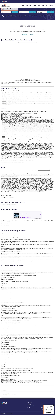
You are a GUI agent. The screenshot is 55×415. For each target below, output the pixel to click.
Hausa (3, 116)
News (39, 5)
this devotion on (8, 197)
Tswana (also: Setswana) (15, 143)
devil (22, 152)
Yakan (3, 96)
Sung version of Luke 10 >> (5, 225)
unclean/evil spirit (28, 152)
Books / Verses (28, 5)
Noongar (3, 92)
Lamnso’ (3, 136)
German (3, 118)
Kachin (3, 152)
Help (46, 5)
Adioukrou (4, 119)
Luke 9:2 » (31, 34)
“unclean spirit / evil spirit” (19, 160)
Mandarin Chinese (5, 117)
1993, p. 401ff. (43, 170)
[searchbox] (42, 12)
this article (41, 82)
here (8, 83)
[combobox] (42, 12)
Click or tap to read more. (6, 195)
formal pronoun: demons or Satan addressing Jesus (15, 162)
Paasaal (3, 137)
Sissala (3, 124)
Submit (43, 5)
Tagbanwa (4, 103)
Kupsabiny (4, 114)
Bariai (3, 115)
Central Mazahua (5, 113)
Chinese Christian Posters (11, 82)
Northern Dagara (5, 141)
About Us (34, 5)
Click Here (48, 412)
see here (10, 223)
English (31, 178)
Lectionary (51, 5)
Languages (22, 5)
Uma (3, 94)
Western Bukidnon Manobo (6, 98)
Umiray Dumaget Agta (5, 127)
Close (54, 405)
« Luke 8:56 (24, 34)
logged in (8, 394)
